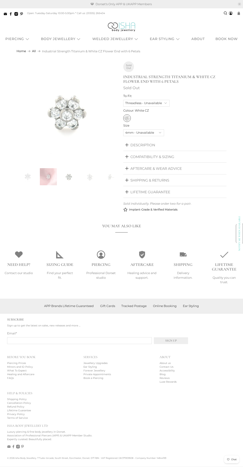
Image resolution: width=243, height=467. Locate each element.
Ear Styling (162, 39)
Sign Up (171, 340)
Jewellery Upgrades (95, 363)
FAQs (10, 378)
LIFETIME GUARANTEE (150, 192)
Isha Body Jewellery (25, 458)
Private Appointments (97, 374)
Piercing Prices (16, 363)
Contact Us (166, 366)
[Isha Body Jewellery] (121, 27)
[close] (239, 4)
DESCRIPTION (142, 145)
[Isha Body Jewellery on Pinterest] (22, 15)
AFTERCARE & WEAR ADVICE (156, 168)
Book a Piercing (93, 378)
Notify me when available (239, 233)
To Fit (127, 96)
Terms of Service (17, 417)
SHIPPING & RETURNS (149, 180)
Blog (163, 374)
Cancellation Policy (19, 403)
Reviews (165, 378)
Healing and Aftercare (20, 374)
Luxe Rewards (168, 381)
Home (21, 51)
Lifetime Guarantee (19, 410)
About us (165, 363)
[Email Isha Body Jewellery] (6, 15)
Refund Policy (15, 406)
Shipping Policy (17, 399)
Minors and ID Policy (20, 366)
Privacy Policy (16, 414)
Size (126, 125)
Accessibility (167, 370)
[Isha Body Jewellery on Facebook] (11, 15)
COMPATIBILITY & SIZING (152, 156)
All (34, 51)
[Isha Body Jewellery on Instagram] (17, 15)
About (198, 39)
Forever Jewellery (94, 370)
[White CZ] (127, 118)
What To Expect (17, 370)
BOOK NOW (226, 39)
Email (12, 333)
